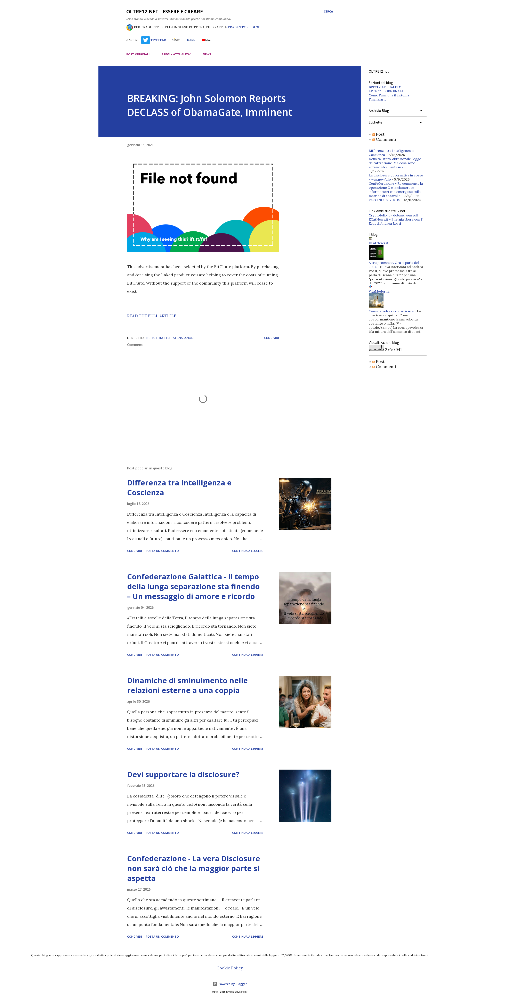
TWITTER (158, 40)
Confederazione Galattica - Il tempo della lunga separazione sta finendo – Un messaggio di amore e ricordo (193, 586)
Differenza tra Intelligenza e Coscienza (179, 488)
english (151, 338)
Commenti (385, 139)
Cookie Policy (230, 967)
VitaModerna (379, 291)
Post (380, 134)
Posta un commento (162, 551)
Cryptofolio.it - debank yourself (393, 215)
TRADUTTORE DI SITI (245, 27)
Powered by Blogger (232, 984)
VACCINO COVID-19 (384, 200)
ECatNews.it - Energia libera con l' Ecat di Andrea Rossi (396, 221)
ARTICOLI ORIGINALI (386, 91)
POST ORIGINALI (138, 54)
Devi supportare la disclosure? (183, 774)
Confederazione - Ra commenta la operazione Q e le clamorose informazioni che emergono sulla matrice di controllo (396, 189)
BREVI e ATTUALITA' (176, 54)
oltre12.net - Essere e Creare (164, 11)
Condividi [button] (271, 338)
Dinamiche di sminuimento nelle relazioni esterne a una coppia (187, 685)
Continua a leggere (247, 551)
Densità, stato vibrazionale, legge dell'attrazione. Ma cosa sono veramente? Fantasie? (395, 163)
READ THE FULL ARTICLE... (153, 315)
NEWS (207, 54)
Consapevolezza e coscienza (391, 311)
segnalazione (184, 338)
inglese (165, 338)
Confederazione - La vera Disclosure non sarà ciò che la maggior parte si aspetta (193, 868)
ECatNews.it (378, 243)
